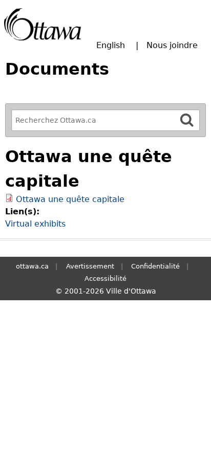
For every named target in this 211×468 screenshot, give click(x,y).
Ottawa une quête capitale (70, 199)
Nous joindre (172, 45)
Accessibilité (105, 278)
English (110, 45)
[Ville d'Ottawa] (42, 24)
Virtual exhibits (35, 224)
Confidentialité (155, 266)
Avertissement (90, 266)
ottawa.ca (32, 266)
